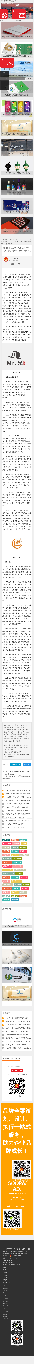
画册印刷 (15, 896)
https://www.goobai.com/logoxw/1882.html (17, 754)
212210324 (11, 1267)
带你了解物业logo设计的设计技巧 (17, 1031)
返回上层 (27, 764)
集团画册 (23, 847)
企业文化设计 (16, 881)
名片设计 (25, 888)
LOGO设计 (24, 239)
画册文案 (6, 896)
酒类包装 (19, 873)
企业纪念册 (24, 855)
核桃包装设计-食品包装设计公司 (17, 212)
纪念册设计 (7, 844)
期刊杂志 (15, 851)
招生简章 (15, 855)
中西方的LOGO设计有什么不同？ (17, 827)
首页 (10, 239)
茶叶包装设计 (7, 870)
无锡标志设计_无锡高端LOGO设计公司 (19, 810)
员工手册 (6, 851)
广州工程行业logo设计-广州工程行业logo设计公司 (17, 134)
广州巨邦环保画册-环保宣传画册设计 (17, 95)
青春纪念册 (17, 862)
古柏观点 (15, 840)
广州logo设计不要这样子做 (15, 817)
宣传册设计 (7, 888)
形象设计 (15, 900)
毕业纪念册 (17, 858)
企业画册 (6, 847)
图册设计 (6, 892)
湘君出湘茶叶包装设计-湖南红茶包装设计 (17, 231)
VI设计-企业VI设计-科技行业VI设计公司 (17, 173)
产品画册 (15, 847)
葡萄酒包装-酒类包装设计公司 (17, 192)
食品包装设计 (17, 866)
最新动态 (6, 840)
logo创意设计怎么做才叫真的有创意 (18, 807)
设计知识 (17, 239)
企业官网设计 (7, 885)
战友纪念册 (7, 866)
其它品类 (6, 877)
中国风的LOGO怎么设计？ (14, 824)
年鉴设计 (6, 855)
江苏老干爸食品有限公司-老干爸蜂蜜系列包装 (17, 114)
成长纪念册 (7, 862)
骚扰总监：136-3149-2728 (17, 1206)
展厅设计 (18, 885)
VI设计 (24, 844)
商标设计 (6, 881)
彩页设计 (23, 892)
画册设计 (23, 840)
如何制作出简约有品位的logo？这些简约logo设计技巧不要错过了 (16, 242)
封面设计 (23, 896)
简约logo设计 (15, 764)
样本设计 (15, 892)
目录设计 (6, 900)
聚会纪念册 (7, 858)
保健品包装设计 (8, 873)
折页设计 (23, 851)
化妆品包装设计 (20, 870)
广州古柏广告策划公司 (8, 1)
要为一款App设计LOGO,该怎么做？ (17, 820)
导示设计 (24, 877)
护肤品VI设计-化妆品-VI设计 (17, 153)
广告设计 (26, 885)
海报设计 (16, 888)
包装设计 (16, 844)
